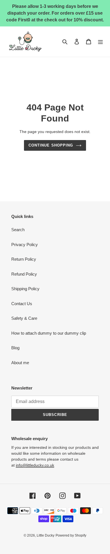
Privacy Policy (24, 244)
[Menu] (100, 41)
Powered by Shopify (71, 535)
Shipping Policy (25, 288)
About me (20, 362)
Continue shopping (50, 145)
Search (18, 229)
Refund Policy (24, 274)
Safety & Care (24, 318)
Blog (15, 347)
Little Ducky (45, 535)
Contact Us (21, 303)
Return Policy (23, 259)
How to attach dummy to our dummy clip (48, 333)
